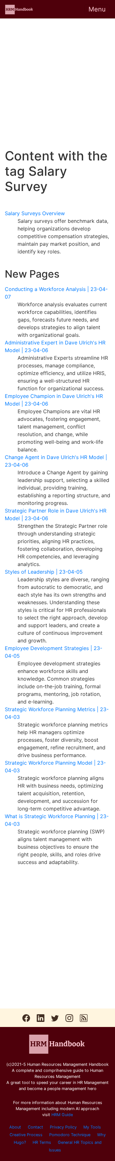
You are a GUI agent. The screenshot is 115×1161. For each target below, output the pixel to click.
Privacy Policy (63, 1127)
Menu (97, 9)
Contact (35, 1127)
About (15, 1127)
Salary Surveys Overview (35, 213)
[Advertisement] (57, 83)
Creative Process (26, 1134)
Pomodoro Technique (69, 1134)
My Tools (92, 1127)
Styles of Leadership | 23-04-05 (44, 572)
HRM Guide (62, 1114)
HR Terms (42, 1142)
